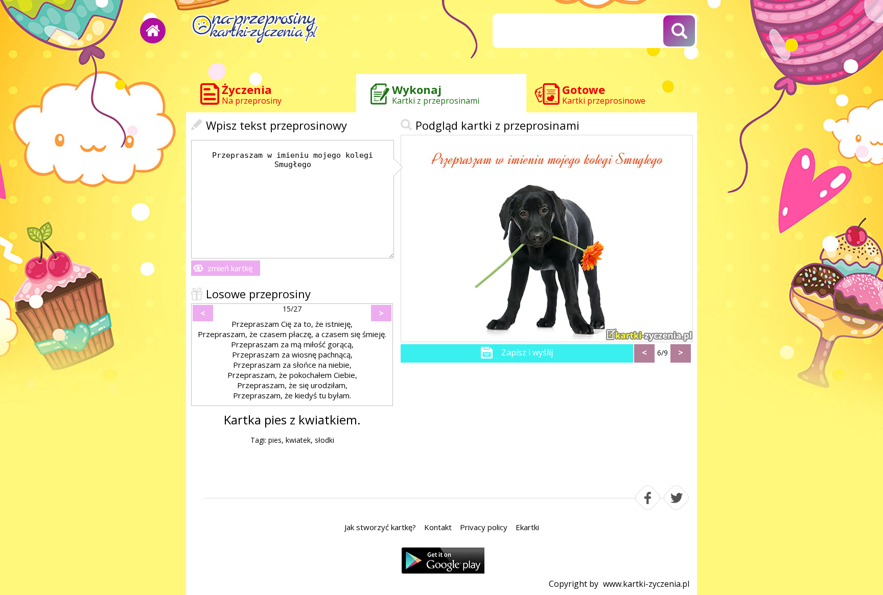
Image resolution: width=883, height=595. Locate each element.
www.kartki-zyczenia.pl (646, 583)
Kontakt (438, 527)
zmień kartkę (229, 268)
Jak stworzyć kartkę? (380, 527)
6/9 (662, 353)
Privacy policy (483, 527)
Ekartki (527, 527)
